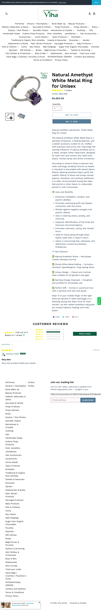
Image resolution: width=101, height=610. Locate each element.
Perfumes (19, 23)
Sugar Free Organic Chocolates (73, 47)
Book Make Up (59, 23)
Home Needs (41, 37)
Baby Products (84, 43)
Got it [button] (96, 2)
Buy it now (72, 122)
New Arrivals (71, 53)
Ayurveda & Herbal (42, 27)
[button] (58, 90)
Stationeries (56, 53)
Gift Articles (26, 50)
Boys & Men (41, 53)
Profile (31, 386)
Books (39, 50)
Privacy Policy (61, 60)
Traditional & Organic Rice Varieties (28, 40)
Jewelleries (70, 33)
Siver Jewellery (54, 33)
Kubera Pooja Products (34, 33)
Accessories (25, 37)
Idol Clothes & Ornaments (18, 53)
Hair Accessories (88, 33)
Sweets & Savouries (56, 40)
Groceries (74, 40)
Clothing (81, 30)
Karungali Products (63, 43)
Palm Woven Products (41, 43)
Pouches (95, 47)
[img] (7, 350)
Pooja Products (62, 27)
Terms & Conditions (42, 60)
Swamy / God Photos (18, 30)
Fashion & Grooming (81, 50)
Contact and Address (84, 57)
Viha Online (62, 603)
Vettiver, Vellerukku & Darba (15, 27)
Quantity (56, 104)
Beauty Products (76, 23)
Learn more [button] (62, 2)
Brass (95, 27)
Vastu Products (59, 37)
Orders (31, 382)
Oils (91, 30)
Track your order (87, 53)
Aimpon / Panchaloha (37, 23)
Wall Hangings (49, 47)
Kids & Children (9, 47)
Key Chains (35, 47)
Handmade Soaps (11, 33)
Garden (86, 40)
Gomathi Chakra (40, 30)
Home (24, 47)
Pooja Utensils (81, 27)
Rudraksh (76, 37)
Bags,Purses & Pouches (55, 50)
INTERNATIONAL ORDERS (60, 57)
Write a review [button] (85, 334)
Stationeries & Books (18, 43)
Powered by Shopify (78, 603)
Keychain (13, 50)
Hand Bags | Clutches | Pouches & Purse (25, 57)
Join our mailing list (62, 382)
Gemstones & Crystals (62, 30)
